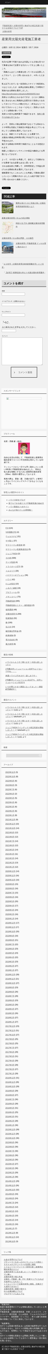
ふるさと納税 (11, 588)
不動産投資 (10, 601)
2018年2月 (9, 1018)
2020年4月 (9, 906)
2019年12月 (10, 923)
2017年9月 (9, 1039)
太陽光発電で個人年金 (13, 1277)
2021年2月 (9, 863)
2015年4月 (9, 1164)
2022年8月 (9, 785)
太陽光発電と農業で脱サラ (15, 1289)
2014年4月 (9, 1216)
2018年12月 (10, 975)
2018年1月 (9, 1022)
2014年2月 (9, 1224)
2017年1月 (9, 1074)
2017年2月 (9, 1069)
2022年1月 (9, 815)
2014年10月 (10, 1190)
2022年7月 (9, 789)
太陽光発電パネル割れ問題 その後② (17, 238)
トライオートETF (13, 567)
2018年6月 (9, 1000)
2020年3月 (9, 910)
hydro (16, 710)
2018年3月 (9, 1013)
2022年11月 (10, 772)
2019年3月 (9, 962)
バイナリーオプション (15, 575)
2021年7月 (9, 841)
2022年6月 (9, 794)
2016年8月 (9, 1095)
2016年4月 (9, 1112)
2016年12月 (10, 1078)
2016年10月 (10, 1086)
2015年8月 (9, 1147)
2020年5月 (9, 901)
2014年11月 (10, 1185)
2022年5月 (9, 798)
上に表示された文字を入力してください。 (19, 327)
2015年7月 (9, 1151)
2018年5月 (9, 1005)
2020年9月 (9, 884)
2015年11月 (10, 1134)
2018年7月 (9, 996)
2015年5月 (9, 1160)
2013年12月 (10, 1233)
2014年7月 (9, 1203)
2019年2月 (9, 966)
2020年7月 (9, 893)
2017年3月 (9, 1065)
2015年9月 (9, 1142)
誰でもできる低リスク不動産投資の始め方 (26, 503)
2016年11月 (10, 1082)
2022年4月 (9, 802)
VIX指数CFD (11, 532)
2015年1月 (9, 1177)
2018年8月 (9, 992)
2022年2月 (9, 811)
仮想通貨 (9, 610)
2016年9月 (9, 1091)
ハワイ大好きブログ (17, 500)
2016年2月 (9, 1121)
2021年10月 (10, 828)
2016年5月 (9, 1108)
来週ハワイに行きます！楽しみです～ (21, 676)
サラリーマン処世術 (14, 545)
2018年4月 (9, 1009)
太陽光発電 (6, 53)
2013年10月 (10, 1241)
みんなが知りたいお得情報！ (21, 510)
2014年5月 (9, 1211)
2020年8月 (9, 888)
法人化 (8, 627)
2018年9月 (9, 987)
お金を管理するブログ (13, 1260)
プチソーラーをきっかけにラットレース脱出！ (23, 1262)
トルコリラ (10, 571)
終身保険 (9, 635)
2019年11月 (10, 927)
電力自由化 (10, 640)
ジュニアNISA (11, 554)
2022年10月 (10, 777)
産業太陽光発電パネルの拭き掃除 (16, 218)
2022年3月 (9, 807)
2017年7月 (9, 1048)
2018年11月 (10, 979)
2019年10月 (10, 932)
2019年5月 (9, 953)
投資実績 (9, 618)
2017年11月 (10, 1031)
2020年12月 (10, 871)
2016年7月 (9, 1099)
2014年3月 (9, 1220)
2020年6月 (9, 897)
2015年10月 (10, 1138)
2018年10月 (10, 983)
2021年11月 (10, 824)
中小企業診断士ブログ (13, 1291)
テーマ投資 (10, 562)
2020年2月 (9, 914)
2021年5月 (9, 850)
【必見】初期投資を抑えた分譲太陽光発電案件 (24, 273)
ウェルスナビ (11, 536)
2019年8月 (9, 940)
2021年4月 (9, 854)
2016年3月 (9, 1117)
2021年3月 (9, 858)
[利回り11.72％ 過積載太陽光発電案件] (7, 232)
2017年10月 (10, 1035)
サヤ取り (9, 541)
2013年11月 (10, 1237)
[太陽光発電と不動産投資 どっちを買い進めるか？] (7, 252)
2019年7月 (9, 944)
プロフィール (11, 592)
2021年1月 (9, 867)
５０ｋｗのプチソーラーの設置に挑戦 (20, 1264)
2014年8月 (9, 1198)
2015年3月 (9, 1168)
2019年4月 (9, 957)
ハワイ (8, 580)
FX (7, 528)
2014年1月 (9, 1229)
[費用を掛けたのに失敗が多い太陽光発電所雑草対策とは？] (7, 212)
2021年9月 (9, 833)
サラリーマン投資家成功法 (17, 549)
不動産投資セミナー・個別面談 (19, 605)
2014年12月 (10, 1181)
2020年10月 (10, 880)
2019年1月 (9, 970)
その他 (8, 558)
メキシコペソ (11, 597)
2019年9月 (9, 936)
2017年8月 (9, 1043)
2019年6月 (9, 949)
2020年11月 (10, 876)
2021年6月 (9, 845)
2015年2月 (9, 1173)
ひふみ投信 (10, 584)
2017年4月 (9, 1061)
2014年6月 (9, 1207)
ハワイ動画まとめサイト (19, 507)
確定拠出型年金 (12, 631)
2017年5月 (9, 1056)
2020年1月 (9, 919)
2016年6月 (9, 1104)
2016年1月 (9, 1125)
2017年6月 (9, 1052)
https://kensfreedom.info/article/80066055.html (21, 94)
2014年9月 (9, 1194)
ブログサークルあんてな (14, 1294)
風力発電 (9, 644)
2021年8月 (9, 837)
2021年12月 (10, 820)
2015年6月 (9, 1155)
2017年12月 (10, 1026)
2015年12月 (10, 1130)
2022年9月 (9, 781)
